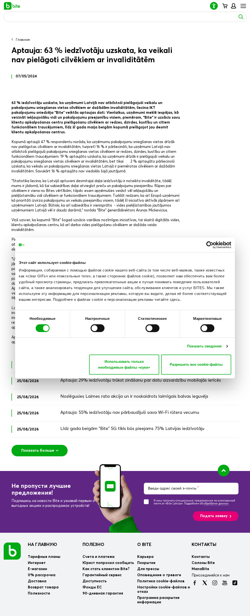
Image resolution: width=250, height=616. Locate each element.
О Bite (144, 545)
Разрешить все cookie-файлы (196, 364)
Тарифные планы (44, 557)
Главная (23, 40)
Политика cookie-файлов (161, 581)
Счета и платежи (99, 557)
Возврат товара (43, 587)
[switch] (97, 328)
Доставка (37, 581)
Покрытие (146, 563)
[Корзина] (225, 6)
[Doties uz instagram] (215, 582)
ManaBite (233, 6)
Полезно (93, 545)
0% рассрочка (41, 575)
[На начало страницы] (223, 470)
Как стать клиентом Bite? (106, 569)
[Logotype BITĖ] (12, 6)
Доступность (95, 581)
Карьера (145, 557)
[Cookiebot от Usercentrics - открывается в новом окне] (209, 245)
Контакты (204, 545)
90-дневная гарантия (103, 593)
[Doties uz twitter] (205, 582)
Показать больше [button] (37, 450)
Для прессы (148, 569)
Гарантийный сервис (102, 575)
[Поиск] (241, 17)
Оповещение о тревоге (159, 575)
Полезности (39, 593)
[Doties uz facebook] (195, 582)
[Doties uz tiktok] (235, 582)
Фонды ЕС (92, 587)
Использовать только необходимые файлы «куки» (124, 364)
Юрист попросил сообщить (108, 563)
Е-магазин (37, 569)
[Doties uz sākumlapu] (12, 551)
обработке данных (216, 503)
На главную (42, 545)
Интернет (37, 563)
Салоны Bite (203, 563)
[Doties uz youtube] (225, 582)
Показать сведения (204, 346)
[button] (216, 6)
